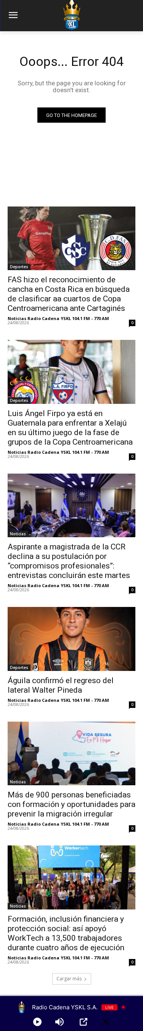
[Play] (37, 1022)
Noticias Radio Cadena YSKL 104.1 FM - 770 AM (58, 318)
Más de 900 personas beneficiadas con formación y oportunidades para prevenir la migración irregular (71, 804)
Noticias (18, 533)
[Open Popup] (83, 1022)
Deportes (19, 266)
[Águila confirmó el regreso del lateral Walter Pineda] (71, 639)
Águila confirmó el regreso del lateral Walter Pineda (61, 685)
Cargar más (69, 978)
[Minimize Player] (105, 1022)
